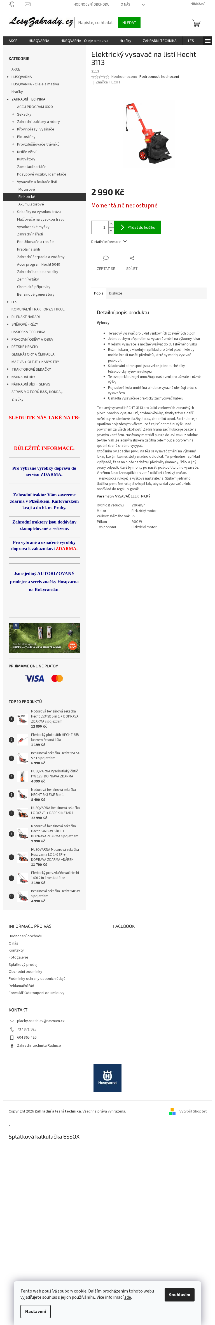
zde (127, 1297)
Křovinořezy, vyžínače (35, 129)
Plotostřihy (26, 137)
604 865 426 (26, 1037)
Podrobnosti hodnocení (159, 77)
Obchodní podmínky (25, 972)
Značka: (108, 82)
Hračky (17, 92)
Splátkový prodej (23, 965)
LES (14, 302)
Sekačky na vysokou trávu (39, 212)
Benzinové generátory (36, 294)
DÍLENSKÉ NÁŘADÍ (25, 317)
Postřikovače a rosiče (35, 242)
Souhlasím (179, 1295)
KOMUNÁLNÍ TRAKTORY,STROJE (38, 309)
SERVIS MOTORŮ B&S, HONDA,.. (37, 392)
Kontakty (16, 950)
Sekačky (24, 114)
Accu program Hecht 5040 (38, 264)
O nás (125, 4)
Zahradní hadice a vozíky (37, 272)
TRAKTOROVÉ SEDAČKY (31, 369)
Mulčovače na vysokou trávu (40, 219)
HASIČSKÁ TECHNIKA (28, 332)
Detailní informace (106, 242)
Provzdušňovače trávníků (38, 144)
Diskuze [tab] (115, 293)
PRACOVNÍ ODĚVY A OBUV (32, 339)
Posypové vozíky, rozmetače (41, 174)
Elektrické (26, 197)
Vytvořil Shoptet (193, 1111)
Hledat (129, 22)
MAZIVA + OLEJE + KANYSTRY (35, 362)
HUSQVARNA (21, 77)
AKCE (15, 69)
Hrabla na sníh (28, 249)
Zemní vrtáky (28, 279)
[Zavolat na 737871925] (17, 4)
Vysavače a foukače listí (37, 182)
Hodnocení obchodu (91, 4)
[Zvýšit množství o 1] (111, 224)
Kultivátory (26, 159)
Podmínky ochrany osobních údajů (37, 979)
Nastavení (35, 1311)
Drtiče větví (26, 152)
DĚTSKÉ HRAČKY (24, 347)
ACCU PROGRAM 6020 (35, 107)
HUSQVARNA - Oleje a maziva (35, 84)
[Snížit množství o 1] (111, 230)
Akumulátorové (31, 204)
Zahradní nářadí (30, 234)
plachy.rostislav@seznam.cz (41, 1021)
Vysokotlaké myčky (33, 227)
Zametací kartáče (31, 167)
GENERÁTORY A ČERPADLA (33, 354)
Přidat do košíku (141, 227)
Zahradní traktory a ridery (38, 122)
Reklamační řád (21, 986)
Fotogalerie (18, 957)
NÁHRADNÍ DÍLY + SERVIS (30, 384)
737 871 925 (26, 1029)
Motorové (26, 189)
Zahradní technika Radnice (39, 1045)
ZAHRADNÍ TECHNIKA (28, 99)
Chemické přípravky (33, 287)
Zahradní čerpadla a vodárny (41, 257)
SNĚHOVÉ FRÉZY (24, 324)
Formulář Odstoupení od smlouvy (36, 993)
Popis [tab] (99, 293)
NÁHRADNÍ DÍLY (23, 377)
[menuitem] (13, 40)
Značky (17, 399)
